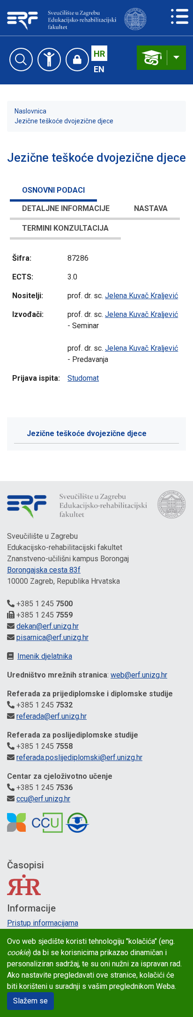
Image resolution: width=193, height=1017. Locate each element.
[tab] (53, 192)
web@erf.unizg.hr (139, 674)
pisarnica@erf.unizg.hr (52, 637)
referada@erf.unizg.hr (51, 716)
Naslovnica (30, 111)
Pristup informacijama (42, 923)
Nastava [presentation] (151, 208)
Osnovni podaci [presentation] (53, 190)
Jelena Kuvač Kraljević (141, 295)
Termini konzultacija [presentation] (65, 228)
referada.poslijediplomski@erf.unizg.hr (79, 757)
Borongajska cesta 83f (44, 569)
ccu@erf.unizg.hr (43, 798)
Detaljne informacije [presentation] (66, 208)
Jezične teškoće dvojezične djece (64, 121)
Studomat (83, 378)
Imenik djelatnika (44, 656)
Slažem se (30, 1000)
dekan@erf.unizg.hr (47, 626)
